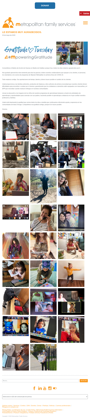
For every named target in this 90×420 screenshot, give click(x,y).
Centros (23, 405)
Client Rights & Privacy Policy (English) (14, 411)
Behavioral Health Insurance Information (49, 410)
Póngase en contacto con (10, 407)
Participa (45, 405)
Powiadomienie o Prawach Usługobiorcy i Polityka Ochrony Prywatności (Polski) (27, 412)
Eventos (33, 405)
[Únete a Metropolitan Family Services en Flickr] (55, 388)
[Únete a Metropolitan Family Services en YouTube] (45, 388)
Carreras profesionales (63, 405)
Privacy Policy (6, 410)
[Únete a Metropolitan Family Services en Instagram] (50, 388)
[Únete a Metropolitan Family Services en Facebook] (35, 388)
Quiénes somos (7, 405)
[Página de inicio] (41, 22)
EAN (28, 405)
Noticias (52, 405)
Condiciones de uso (18, 410)
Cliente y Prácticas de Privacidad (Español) (42, 411)
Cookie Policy (30, 410)
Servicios (16, 405)
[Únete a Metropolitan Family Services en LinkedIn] (40, 388)
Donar (45, 5)
